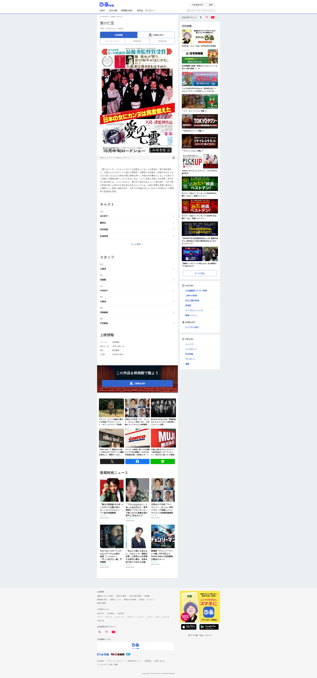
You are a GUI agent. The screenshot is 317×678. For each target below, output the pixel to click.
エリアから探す (192, 327)
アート (99, 617)
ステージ (108, 617)
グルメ (149, 617)
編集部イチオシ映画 (105, 596)
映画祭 (188, 305)
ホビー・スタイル (162, 617)
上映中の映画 (191, 295)
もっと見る (136, 244)
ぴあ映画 (113, 16)
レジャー (140, 617)
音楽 (210, 5)
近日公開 (113, 10)
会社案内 (100, 661)
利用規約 (148, 661)
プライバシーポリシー (115, 661)
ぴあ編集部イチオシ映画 (196, 290)
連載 (187, 363)
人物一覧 (100, 620)
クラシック (119, 617)
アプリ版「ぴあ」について (201, 635)
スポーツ (130, 617)
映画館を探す (127, 10)
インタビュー (191, 349)
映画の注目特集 (130, 599)
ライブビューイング (194, 310)
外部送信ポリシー (134, 661)
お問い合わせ (160, 661)
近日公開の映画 (192, 300)
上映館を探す (158, 35)
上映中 (102, 10)
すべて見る (200, 273)
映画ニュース (116, 599)
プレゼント (190, 359)
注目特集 (189, 354)
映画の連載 (101, 603)
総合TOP (100, 613)
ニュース (189, 344)
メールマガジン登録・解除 (107, 664)
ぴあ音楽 (120, 613)
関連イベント (191, 315)
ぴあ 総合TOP (197, 5)
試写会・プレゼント (146, 10)
